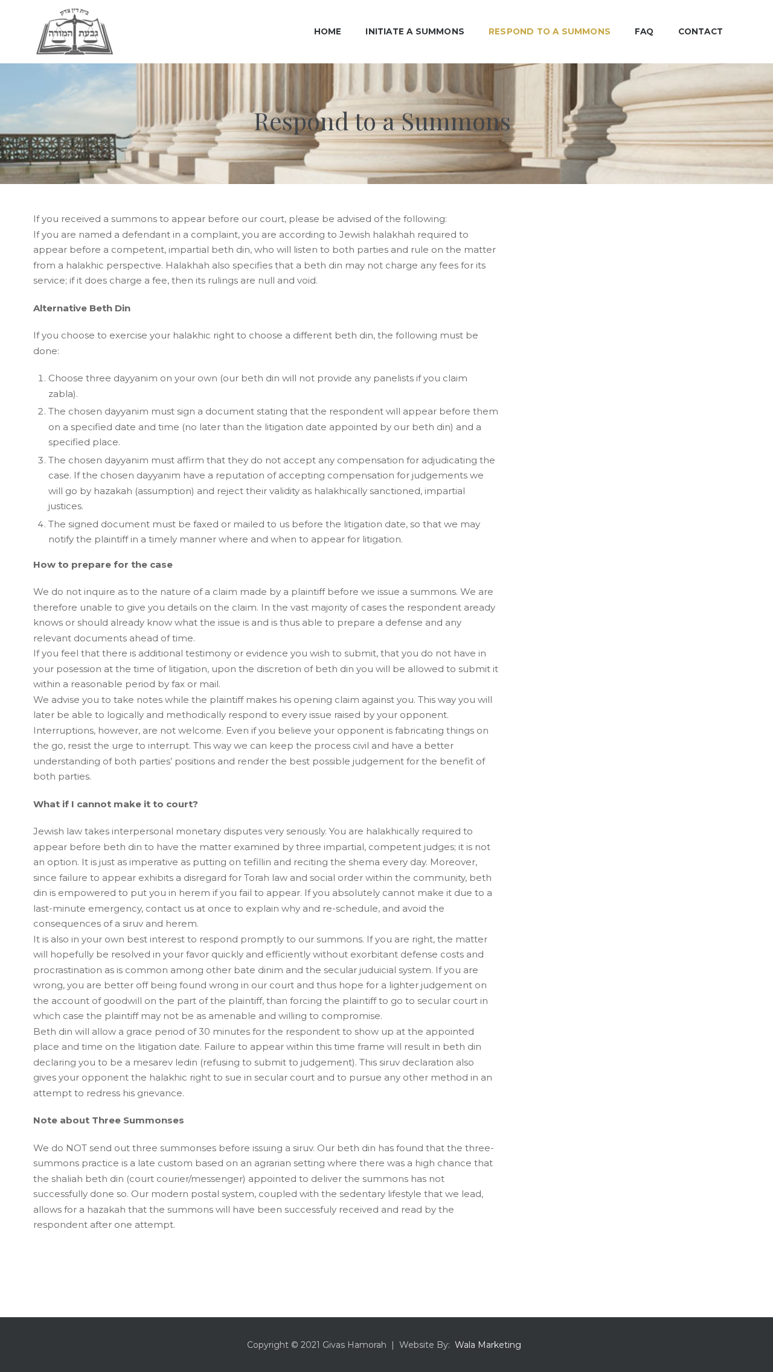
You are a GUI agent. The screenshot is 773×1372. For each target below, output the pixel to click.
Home (328, 31)
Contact (700, 31)
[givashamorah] (75, 31)
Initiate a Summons (414, 31)
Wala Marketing (488, 1344)
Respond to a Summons (550, 31)
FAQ (644, 31)
